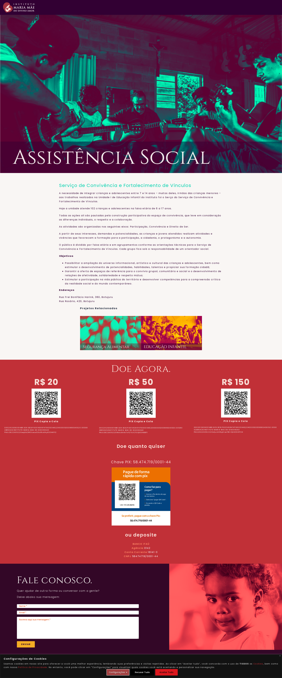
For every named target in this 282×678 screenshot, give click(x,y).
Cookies (258, 663)
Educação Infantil (167, 333)
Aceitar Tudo (166, 672)
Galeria (114, 333)
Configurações (117, 672)
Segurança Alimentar (106, 333)
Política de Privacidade (32, 667)
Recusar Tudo (142, 672)
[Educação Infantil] (171, 333)
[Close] (280, 655)
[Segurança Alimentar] (110, 333)
